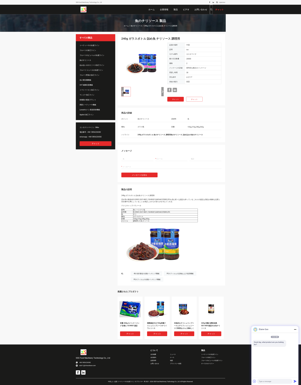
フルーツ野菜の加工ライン (89, 75)
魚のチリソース (136, 26)
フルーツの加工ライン (88, 50)
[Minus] (295, 329)
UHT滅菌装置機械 (86, 85)
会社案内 (153, 357)
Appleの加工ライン (87, 115)
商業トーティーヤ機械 (88, 105)
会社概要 (153, 354)
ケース (172, 357)
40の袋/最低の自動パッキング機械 (146, 273)
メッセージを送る (139, 175)
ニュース (173, 354)
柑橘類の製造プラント (88, 100)
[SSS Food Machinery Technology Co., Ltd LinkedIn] (213, 2)
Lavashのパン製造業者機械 (90, 110)
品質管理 (153, 360)
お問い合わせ (154, 363)
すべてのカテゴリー (207, 363)
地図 (171, 360)
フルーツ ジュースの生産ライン (91, 70)
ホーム (126, 26)
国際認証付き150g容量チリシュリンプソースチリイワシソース (157, 325)
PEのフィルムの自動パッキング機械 (147, 279)
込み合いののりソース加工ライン (92, 65)
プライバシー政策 (175, 363)
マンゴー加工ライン (87, 95)
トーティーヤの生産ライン (89, 45)
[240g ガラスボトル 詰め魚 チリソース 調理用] (142, 64)
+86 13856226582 (94, 132)
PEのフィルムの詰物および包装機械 (180, 273)
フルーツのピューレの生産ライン (92, 55)
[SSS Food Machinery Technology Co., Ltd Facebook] (209, 2)
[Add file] (254, 381)
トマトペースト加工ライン (89, 90)
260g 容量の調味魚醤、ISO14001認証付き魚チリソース (210, 325)
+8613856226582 (95, 137)
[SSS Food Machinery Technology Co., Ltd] (83, 9)
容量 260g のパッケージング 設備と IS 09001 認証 (129, 324)
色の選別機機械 (85, 80)
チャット (95, 143)
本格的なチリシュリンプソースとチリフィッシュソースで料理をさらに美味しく (184, 325)
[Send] (295, 381)
